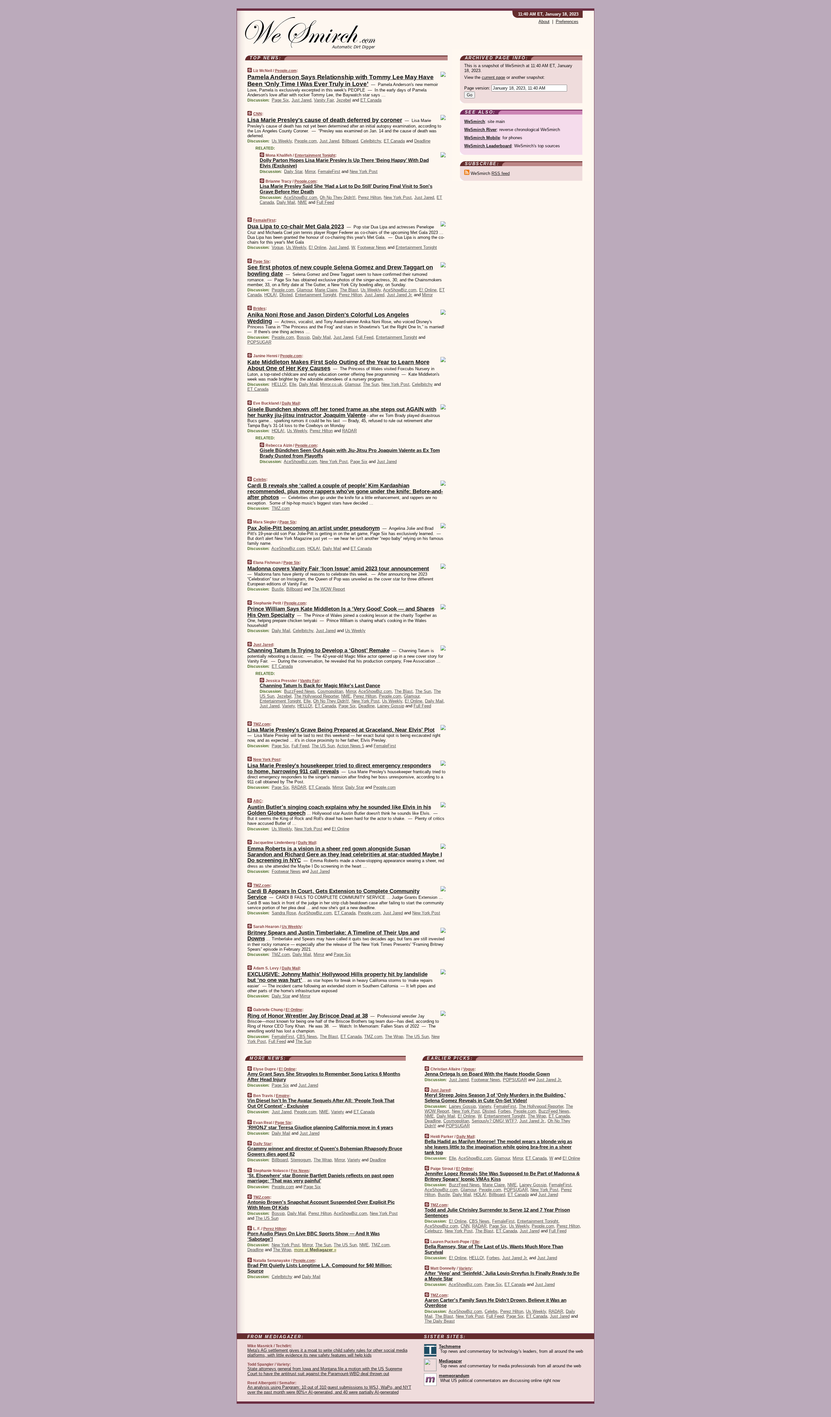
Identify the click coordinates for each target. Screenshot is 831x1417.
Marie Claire (326, 289)
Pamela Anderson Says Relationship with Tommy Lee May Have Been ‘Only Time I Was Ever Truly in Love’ (340, 80)
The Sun (371, 384)
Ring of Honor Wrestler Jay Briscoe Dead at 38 (307, 1016)
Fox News (300, 1171)
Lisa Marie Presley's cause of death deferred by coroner (324, 120)
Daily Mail (286, 202)
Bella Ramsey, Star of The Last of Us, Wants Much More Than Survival (494, 1249)
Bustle (278, 589)
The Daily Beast (440, 1321)
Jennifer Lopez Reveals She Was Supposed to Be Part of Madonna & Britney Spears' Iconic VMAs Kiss (502, 1176)
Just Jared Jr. (400, 294)
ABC (257, 801)
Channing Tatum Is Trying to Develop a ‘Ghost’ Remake (318, 650)
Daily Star (293, 171)
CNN (257, 114)
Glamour (304, 289)
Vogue (277, 247)
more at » (315, 1249)
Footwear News (371, 247)
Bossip (303, 337)
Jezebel (343, 100)
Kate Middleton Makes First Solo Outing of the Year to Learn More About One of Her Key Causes (338, 365)
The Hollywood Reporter (316, 696)
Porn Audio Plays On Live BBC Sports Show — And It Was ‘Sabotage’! (313, 1236)
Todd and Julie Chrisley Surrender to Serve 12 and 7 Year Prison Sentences (497, 1212)
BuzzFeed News (299, 691)
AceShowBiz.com (300, 197)
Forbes (504, 1111)
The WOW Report (328, 589)
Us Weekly (282, 141)
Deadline (422, 141)
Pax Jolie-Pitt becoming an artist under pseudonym (313, 528)
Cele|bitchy (371, 141)
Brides (259, 309)
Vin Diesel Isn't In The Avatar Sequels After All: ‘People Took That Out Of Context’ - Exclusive (320, 1103)
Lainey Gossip (390, 705)
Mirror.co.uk (331, 384)
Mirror (310, 171)
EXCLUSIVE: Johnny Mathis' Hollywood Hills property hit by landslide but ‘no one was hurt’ (337, 977)
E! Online (317, 247)
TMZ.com (281, 508)
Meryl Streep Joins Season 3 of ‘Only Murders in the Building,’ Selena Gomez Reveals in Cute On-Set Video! (495, 1097)
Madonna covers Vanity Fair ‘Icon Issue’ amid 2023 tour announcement (338, 569)
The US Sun (323, 745)
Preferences (567, 21)
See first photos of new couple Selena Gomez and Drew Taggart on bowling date (340, 270)
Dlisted (285, 294)
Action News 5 (350, 745)
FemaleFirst (329, 171)
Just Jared (301, 100)
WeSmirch (474, 121)
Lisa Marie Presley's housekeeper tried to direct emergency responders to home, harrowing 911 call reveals (339, 769)
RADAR (349, 430)
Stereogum (301, 1159)
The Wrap (394, 1036)
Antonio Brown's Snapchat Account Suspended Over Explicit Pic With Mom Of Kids (321, 1204)
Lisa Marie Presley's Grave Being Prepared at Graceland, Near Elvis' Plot (341, 730)
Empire (282, 1096)
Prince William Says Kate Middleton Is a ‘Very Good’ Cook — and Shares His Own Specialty (340, 612)
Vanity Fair (324, 100)
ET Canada (370, 100)
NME (302, 202)
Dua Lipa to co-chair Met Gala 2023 (295, 226)
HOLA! (270, 294)
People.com (286, 71)
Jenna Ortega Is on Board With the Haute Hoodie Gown (487, 1074)
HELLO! (279, 384)
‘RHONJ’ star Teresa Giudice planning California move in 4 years (320, 1127)
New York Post (364, 171)
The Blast (349, 289)
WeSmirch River (480, 129)
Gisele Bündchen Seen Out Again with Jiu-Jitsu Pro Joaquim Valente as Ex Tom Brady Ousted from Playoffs (350, 452)
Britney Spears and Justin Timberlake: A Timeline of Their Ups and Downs (333, 936)
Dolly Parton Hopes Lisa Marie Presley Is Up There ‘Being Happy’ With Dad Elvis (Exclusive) (344, 162)
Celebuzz (433, 1230)
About (544, 21)
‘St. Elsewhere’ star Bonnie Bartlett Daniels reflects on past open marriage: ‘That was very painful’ (320, 1178)
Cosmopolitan (330, 691)
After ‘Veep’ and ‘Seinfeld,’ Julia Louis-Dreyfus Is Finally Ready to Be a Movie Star (502, 1275)
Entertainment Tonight (315, 155)
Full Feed (325, 202)
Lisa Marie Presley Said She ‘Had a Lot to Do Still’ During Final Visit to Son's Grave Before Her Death (346, 188)
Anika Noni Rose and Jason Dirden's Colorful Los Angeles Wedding (328, 317)
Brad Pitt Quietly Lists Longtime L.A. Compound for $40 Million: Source (319, 1268)
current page (493, 77)
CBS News (307, 1036)
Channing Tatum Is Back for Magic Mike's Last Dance (320, 685)
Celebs (259, 480)
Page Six (280, 100)
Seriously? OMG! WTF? (494, 1120)
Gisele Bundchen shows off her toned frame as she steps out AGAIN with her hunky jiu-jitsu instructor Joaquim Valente (341, 412)
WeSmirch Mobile (482, 137)
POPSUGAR (259, 342)
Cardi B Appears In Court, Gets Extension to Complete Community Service (333, 894)
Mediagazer (450, 1361)
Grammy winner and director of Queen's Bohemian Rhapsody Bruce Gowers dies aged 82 (324, 1151)
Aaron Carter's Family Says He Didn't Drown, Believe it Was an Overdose (495, 1302)
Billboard (350, 141)
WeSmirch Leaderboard (488, 145)
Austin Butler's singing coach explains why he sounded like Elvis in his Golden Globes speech (339, 810)
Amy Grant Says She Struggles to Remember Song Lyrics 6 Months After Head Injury (323, 1076)
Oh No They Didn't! (337, 197)
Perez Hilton (369, 197)
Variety (288, 705)
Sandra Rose (284, 912)
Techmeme (450, 1346)
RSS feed (500, 173)
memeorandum (454, 1375)
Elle (292, 384)
